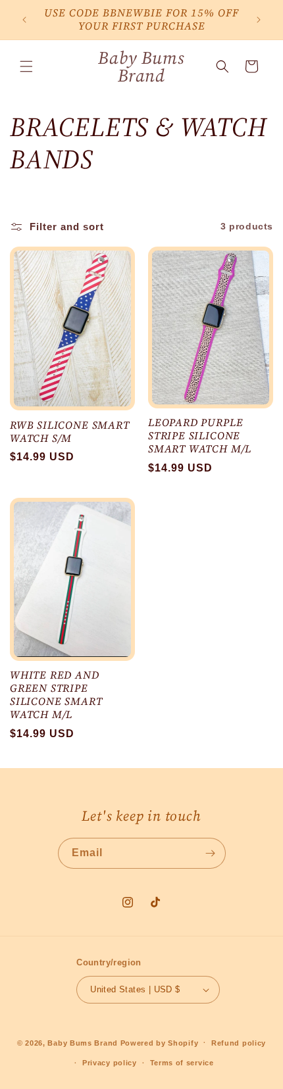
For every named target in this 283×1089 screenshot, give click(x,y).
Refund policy (238, 1043)
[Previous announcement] (24, 19)
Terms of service (182, 1063)
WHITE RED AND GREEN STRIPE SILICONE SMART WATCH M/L (56, 695)
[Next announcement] (258, 19)
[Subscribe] (210, 853)
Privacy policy (109, 1063)
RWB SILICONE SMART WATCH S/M (70, 432)
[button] (26, 66)
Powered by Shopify (159, 1042)
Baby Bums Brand (82, 1042)
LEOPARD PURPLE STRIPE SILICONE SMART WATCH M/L (199, 435)
